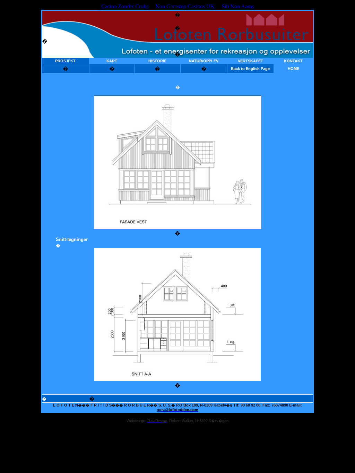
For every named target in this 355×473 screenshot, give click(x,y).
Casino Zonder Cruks (124, 6)
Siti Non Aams (238, 6)
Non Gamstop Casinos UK (185, 6)
